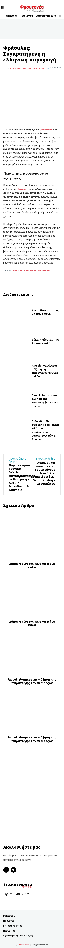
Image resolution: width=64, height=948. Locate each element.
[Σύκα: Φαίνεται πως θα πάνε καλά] (16, 313)
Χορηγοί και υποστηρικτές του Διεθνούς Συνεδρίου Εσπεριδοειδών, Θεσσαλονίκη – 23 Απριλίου (43, 473)
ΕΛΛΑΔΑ (18, 270)
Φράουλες (38, 69)
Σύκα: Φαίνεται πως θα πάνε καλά (45, 311)
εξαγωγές (23, 188)
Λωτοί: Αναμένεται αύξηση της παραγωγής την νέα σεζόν (45, 371)
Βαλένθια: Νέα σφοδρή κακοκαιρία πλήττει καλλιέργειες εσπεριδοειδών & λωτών (45, 430)
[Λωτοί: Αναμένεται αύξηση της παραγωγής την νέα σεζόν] (16, 372)
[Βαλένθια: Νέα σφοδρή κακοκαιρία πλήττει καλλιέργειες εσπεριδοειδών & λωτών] (16, 431)
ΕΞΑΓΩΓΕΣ (30, 270)
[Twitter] (14, 76)
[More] (21, 76)
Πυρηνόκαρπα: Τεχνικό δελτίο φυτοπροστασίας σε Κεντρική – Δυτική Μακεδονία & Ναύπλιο (22, 477)
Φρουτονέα (23, 944)
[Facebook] (6, 76)
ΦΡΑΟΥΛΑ (44, 270)
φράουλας (46, 129)
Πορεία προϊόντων (20, 69)
